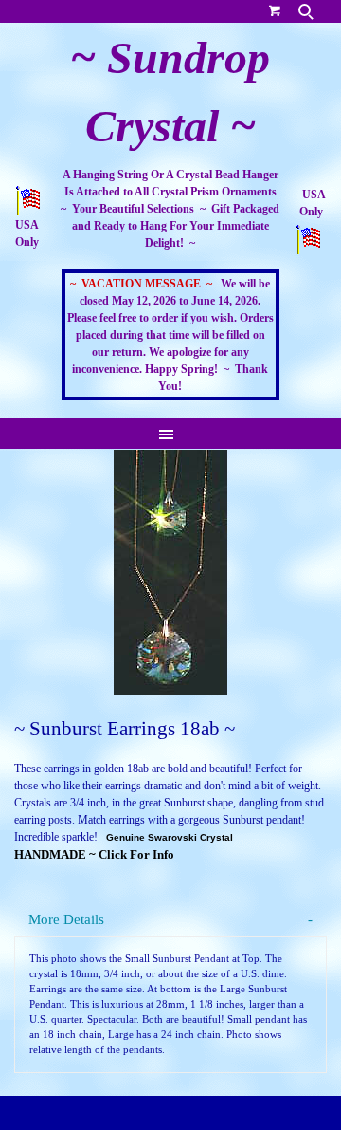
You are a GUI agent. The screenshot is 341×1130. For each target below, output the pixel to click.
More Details (66, 919)
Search (308, 11)
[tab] (170, 919)
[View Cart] (274, 10)
